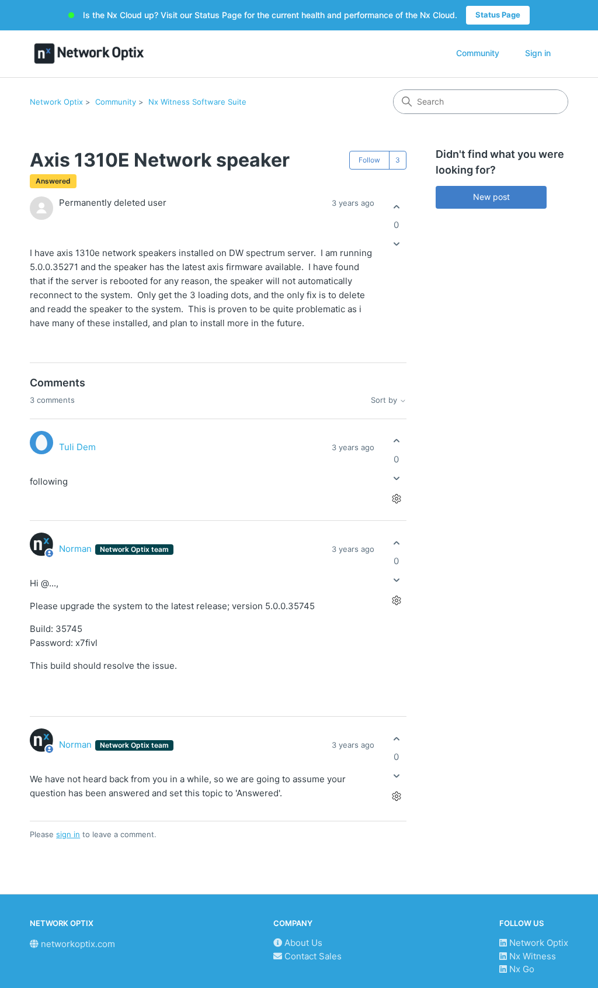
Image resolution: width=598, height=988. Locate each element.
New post (491, 197)
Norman (76, 548)
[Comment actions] (396, 498)
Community (477, 53)
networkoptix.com (77, 943)
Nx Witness (531, 956)
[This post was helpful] (396, 206)
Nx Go (520, 969)
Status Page (497, 14)
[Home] (89, 53)
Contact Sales (312, 956)
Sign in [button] (538, 53)
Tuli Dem (77, 446)
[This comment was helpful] (396, 441)
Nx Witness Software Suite (197, 101)
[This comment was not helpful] (396, 478)
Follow (369, 160)
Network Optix (56, 101)
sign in (68, 834)
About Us (302, 942)
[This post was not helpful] (396, 244)
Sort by (385, 400)
